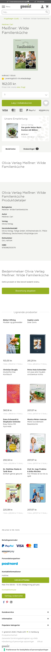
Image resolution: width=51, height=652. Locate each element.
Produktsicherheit (9, 635)
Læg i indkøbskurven (21, 103)
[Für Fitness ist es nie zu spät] (37, 493)
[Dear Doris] (37, 344)
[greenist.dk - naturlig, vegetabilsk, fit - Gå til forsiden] (26, 6)
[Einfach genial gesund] (13, 493)
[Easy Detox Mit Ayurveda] (13, 444)
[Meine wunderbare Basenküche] (37, 444)
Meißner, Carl (7, 24)
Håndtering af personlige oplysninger (18, 642)
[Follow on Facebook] (4, 602)
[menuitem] (42, 6)
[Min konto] (42, 6)
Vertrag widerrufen (13, 596)
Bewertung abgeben (25, 291)
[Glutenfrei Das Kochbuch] (13, 394)
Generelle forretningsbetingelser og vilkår (20, 638)
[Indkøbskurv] (47, 6)
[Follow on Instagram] (11, 602)
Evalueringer (31, 149)
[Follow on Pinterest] (7, 602)
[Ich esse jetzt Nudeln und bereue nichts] (37, 394)
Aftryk (40, 642)
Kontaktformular (9, 590)
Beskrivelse (11, 149)
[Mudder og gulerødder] (13, 344)
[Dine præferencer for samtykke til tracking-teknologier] (26, 649)
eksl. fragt (21, 87)
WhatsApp (40, 1)
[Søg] (46, 12)
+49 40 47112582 (25, 580)
